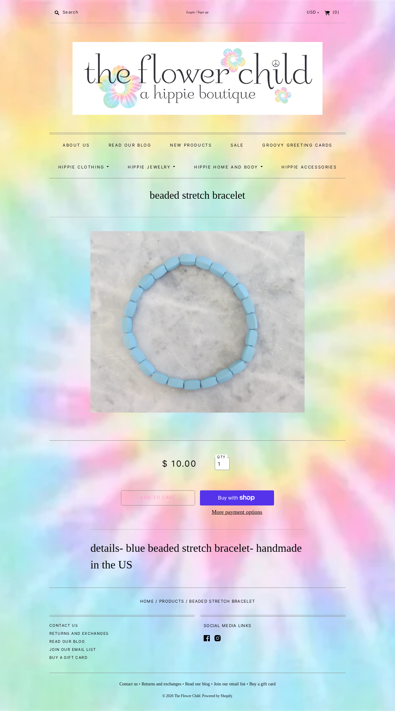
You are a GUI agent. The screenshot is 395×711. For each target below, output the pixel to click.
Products (171, 601)
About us (76, 145)
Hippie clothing (82, 166)
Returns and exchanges (79, 633)
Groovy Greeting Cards (297, 145)
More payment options (237, 512)
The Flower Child (187, 696)
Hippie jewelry (150, 166)
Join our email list (72, 649)
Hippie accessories (309, 166)
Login (190, 12)
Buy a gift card (68, 657)
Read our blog (130, 145)
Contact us (63, 625)
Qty (221, 457)
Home (147, 601)
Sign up (203, 12)
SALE (237, 145)
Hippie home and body (227, 166)
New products (191, 145)
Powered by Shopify (217, 696)
